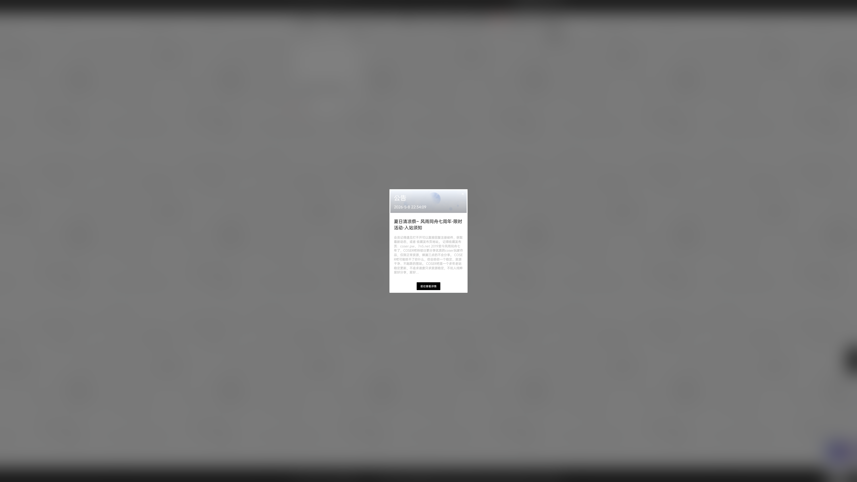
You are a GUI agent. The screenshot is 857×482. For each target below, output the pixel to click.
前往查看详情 (428, 286)
